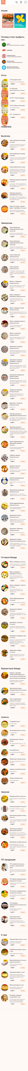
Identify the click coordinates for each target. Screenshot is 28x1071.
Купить (23, 84)
